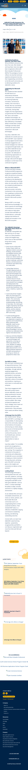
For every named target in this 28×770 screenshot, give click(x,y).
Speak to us (22, 1)
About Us (6, 705)
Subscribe (16, 1)
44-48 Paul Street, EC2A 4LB (14, 763)
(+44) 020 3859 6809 (14, 753)
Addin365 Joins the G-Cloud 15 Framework (12, 612)
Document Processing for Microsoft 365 (11, 742)
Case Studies (5, 719)
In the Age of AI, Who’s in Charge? (13, 640)
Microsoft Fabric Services (8, 740)
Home (4, 32)
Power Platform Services (8, 736)
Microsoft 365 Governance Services (10, 744)
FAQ (4, 725)
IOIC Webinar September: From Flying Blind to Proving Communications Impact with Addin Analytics (14, 583)
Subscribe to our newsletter (9, 696)
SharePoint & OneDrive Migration (10, 738)
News (7, 32)
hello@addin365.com (14, 758)
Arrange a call (14, 541)
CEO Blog (5, 721)
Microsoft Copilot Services (8, 734)
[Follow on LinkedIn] (4, 1)
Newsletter (5, 729)
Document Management (8, 746)
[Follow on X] (6, 1)
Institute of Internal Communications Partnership (14, 709)
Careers (10, 1)
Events (4, 727)
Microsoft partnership (8, 707)
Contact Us (6, 713)
